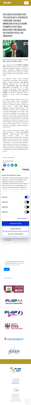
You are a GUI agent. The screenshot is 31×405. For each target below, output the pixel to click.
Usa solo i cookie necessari (15, 234)
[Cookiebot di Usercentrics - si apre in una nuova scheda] (22, 170)
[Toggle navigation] (26, 2)
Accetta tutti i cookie (15, 223)
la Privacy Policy (16, 265)
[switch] (27, 202)
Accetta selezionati (15, 228)
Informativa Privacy (15, 383)
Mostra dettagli (22, 218)
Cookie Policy (16, 381)
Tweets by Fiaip (8, 278)
